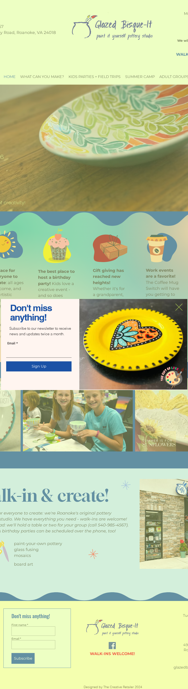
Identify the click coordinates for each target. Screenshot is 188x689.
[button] (178, 307)
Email (11, 343)
